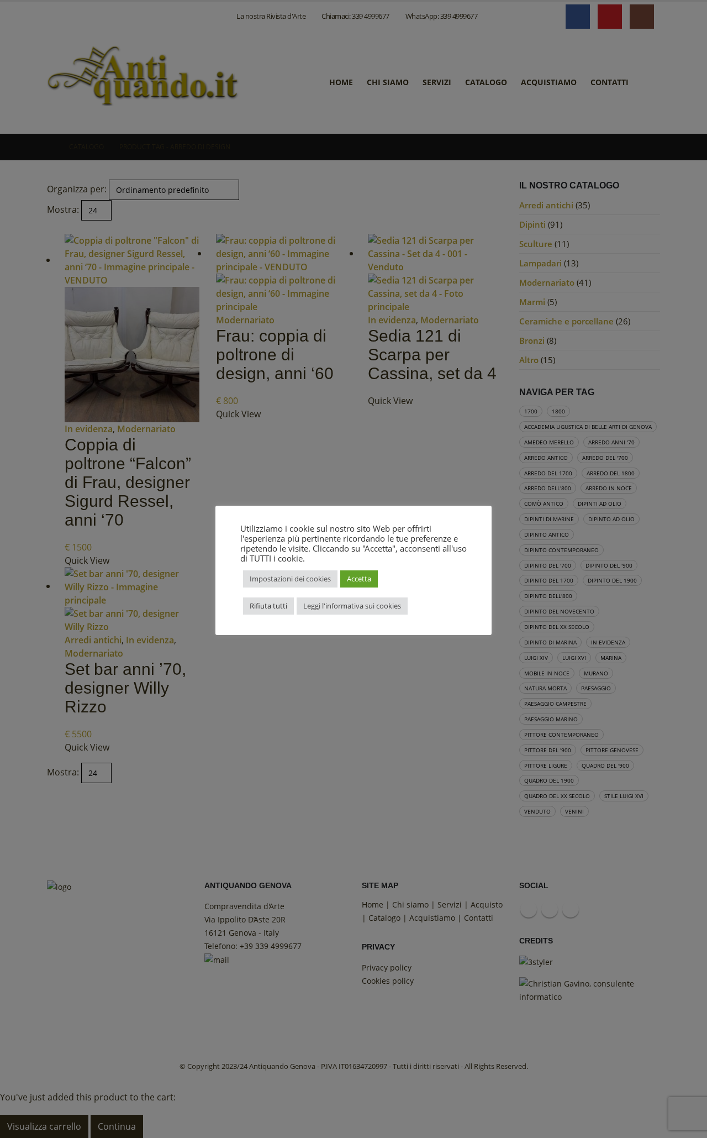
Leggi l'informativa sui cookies (352, 606)
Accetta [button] (359, 579)
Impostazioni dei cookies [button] (290, 579)
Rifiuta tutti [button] (268, 606)
